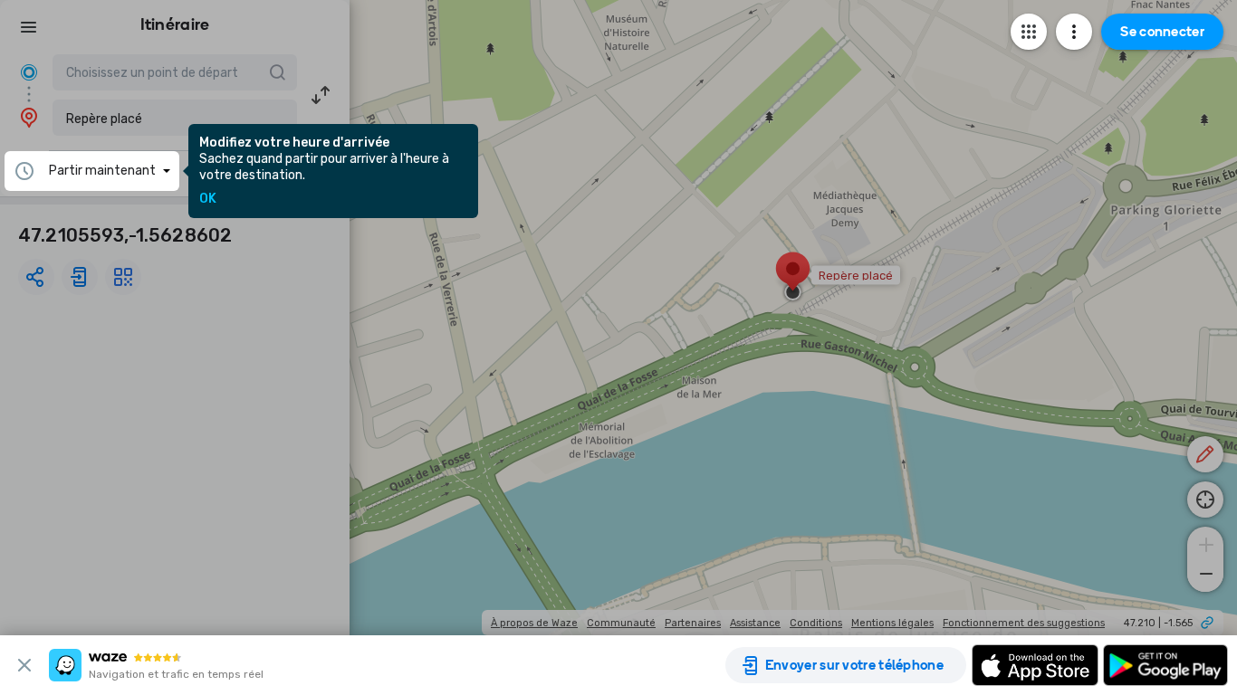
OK (207, 199)
